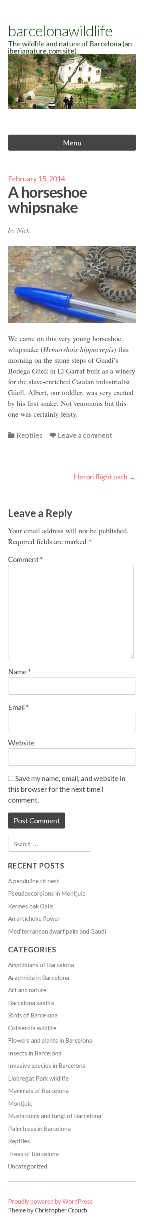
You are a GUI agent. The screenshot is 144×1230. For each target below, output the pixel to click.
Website (21, 742)
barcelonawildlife (60, 30)
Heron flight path (105, 476)
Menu (72, 142)
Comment (25, 559)
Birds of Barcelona (33, 1015)
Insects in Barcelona (35, 1053)
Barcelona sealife (31, 1002)
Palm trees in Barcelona (39, 1128)
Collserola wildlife (32, 1027)
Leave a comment (85, 435)
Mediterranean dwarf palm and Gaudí (57, 931)
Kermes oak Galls (31, 906)
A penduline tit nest (33, 880)
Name (19, 671)
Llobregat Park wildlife (38, 1078)
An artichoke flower (34, 918)
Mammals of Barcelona (38, 1090)
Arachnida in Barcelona (38, 977)
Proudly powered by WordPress (50, 1201)
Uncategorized (27, 1166)
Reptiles (29, 435)
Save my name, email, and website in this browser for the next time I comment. (67, 789)
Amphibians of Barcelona (41, 964)
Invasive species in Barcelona (47, 1065)
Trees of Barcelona (33, 1153)
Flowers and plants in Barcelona (50, 1040)
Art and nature (27, 990)
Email (18, 707)
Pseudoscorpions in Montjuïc (46, 893)
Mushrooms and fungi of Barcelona (54, 1115)
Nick (23, 230)
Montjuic (20, 1103)
